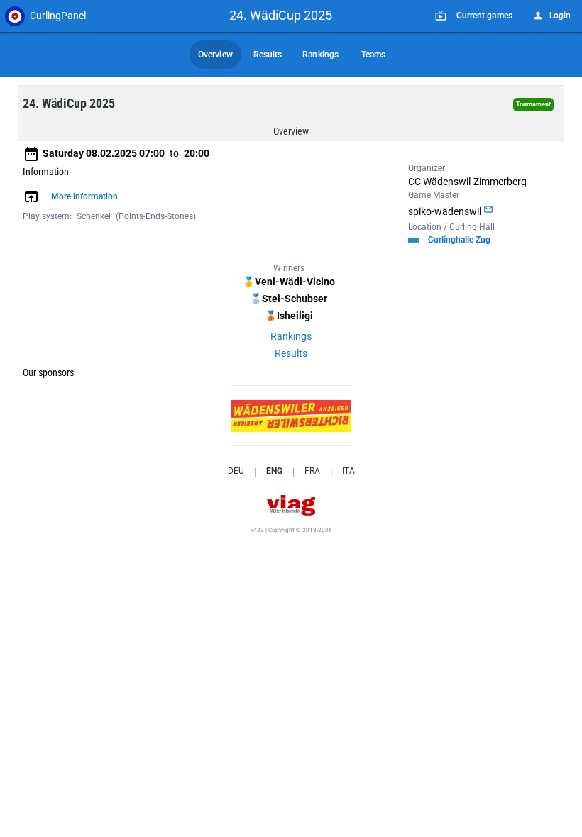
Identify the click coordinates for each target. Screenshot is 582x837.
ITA (348, 471)
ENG (274, 471)
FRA (312, 471)
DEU (236, 471)
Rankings (291, 336)
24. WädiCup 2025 (280, 15)
